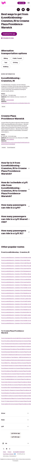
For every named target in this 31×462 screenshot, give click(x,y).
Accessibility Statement (19, 452)
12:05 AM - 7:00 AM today (9, 95)
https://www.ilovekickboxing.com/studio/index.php (15, 103)
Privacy (9, 452)
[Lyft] (3, 3)
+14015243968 (10, 100)
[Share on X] (18, 9)
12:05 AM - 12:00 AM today (9, 136)
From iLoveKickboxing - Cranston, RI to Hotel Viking (15, 260)
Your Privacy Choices (8, 454)
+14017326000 (10, 139)
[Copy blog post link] (28, 9)
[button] (28, 3)
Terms (4, 452)
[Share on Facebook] (23, 9)
